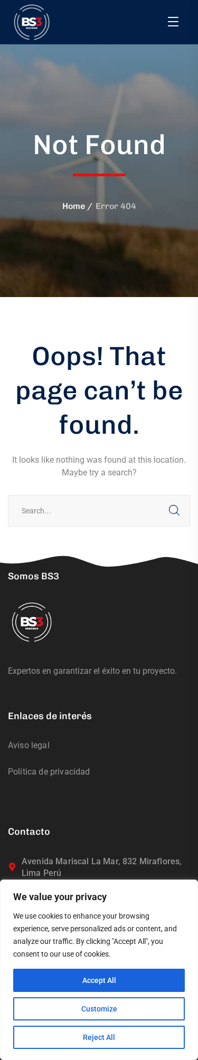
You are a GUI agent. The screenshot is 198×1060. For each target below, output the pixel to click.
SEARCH (174, 511)
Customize (99, 1009)
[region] (99, 970)
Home (73, 206)
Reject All (99, 1037)
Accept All (99, 980)
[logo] (32, 22)
